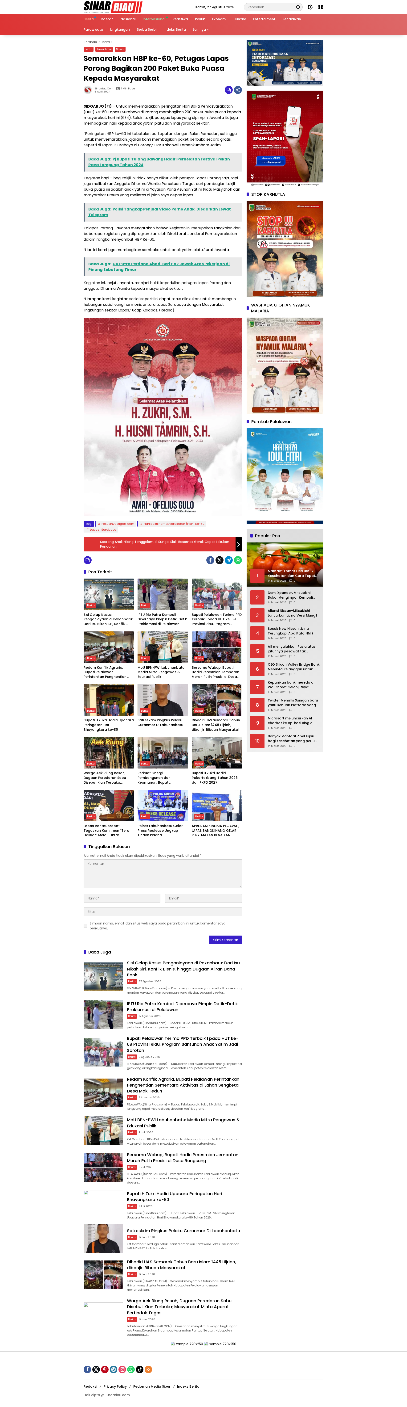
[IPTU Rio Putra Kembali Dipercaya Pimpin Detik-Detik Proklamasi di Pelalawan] (163, 594)
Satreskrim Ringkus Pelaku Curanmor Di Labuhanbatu (160, 722)
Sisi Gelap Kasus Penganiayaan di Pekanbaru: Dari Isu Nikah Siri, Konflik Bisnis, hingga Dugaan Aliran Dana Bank (108, 619)
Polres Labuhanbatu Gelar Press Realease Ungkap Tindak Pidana (160, 830)
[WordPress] (113, 1369)
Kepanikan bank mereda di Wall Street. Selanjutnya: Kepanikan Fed (291, 684)
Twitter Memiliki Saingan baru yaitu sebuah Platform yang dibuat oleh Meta (293, 702)
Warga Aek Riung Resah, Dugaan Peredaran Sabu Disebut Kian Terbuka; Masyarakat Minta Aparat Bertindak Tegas (106, 778)
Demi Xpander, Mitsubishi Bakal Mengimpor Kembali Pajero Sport (290, 595)
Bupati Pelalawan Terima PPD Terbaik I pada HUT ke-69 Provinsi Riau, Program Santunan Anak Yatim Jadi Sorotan (217, 619)
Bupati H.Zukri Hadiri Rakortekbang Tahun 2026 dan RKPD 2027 (215, 778)
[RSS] (148, 1369)
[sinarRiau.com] (113, 6)
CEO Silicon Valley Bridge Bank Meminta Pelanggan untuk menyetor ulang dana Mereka (294, 667)
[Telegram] (229, 560)
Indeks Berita (188, 1386)
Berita (88, 49)
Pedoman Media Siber (152, 1386)
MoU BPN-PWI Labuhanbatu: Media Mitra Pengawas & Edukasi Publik (161, 672)
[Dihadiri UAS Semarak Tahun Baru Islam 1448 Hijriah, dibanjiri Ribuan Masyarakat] (217, 700)
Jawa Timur (104, 49)
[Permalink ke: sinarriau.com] (89, 90)
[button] (298, 7)
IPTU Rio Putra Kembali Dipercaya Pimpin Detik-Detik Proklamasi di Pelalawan (162, 619)
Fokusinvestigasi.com (118, 523)
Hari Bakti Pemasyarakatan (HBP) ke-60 (174, 523)
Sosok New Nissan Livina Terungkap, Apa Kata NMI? (290, 631)
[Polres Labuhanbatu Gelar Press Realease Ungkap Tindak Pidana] (163, 805)
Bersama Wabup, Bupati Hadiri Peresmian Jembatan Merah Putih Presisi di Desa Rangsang (215, 672)
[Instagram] (122, 1369)
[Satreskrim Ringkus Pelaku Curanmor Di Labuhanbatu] (163, 700)
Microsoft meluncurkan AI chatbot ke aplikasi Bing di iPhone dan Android (290, 720)
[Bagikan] (238, 90)
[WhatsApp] (238, 560)
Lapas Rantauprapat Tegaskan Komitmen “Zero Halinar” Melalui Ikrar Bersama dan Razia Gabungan (106, 831)
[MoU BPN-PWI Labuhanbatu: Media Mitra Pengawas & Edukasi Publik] (163, 647)
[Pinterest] (105, 1369)
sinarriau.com (103, 88)
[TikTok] (139, 1369)
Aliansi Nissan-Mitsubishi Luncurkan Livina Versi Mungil (292, 613)
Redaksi (90, 1386)
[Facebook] (210, 560)
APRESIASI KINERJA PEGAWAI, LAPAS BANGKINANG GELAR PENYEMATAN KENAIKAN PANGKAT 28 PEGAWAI (215, 831)
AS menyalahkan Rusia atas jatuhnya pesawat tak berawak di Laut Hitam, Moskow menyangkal (292, 649)
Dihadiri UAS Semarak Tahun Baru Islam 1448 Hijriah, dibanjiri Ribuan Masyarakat (216, 725)
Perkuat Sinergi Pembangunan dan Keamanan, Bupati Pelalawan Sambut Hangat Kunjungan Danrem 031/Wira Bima (162, 778)
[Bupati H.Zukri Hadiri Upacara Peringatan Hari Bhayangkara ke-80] (109, 700)
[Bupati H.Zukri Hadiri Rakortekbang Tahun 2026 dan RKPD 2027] (217, 753)
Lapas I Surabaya (103, 529)
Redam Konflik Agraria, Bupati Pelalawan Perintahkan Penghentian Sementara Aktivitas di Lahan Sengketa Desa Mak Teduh (109, 672)
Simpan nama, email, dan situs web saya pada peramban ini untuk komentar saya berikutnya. (157, 926)
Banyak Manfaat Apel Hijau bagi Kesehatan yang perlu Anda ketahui (291, 738)
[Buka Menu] (320, 7)
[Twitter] (220, 560)
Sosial (120, 49)
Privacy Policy (115, 1386)
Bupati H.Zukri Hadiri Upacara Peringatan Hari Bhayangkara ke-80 (109, 725)
